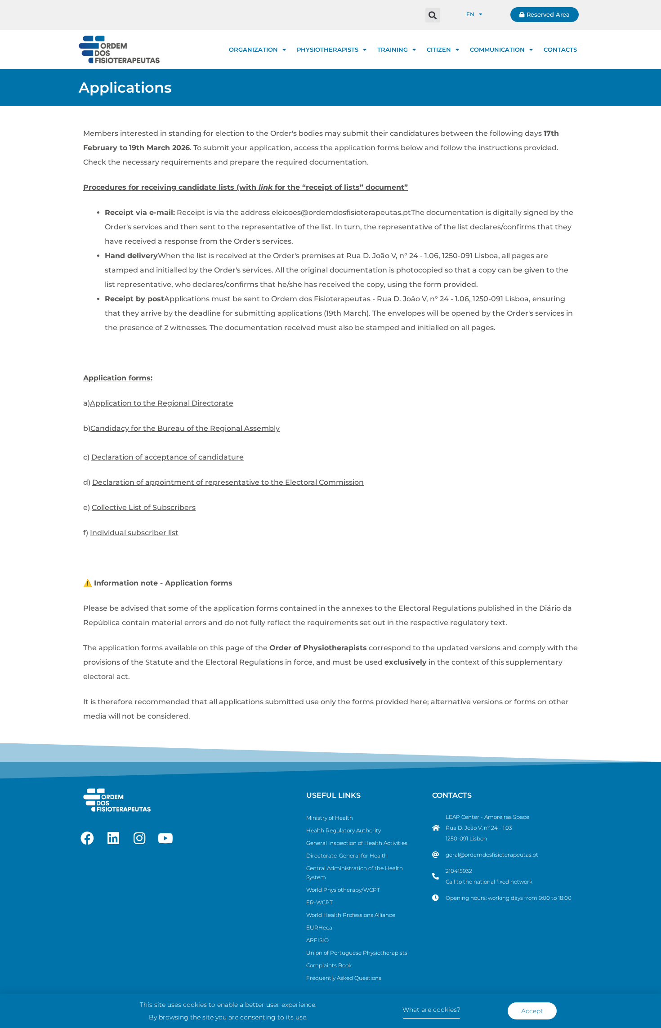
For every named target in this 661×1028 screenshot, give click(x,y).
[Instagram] (139, 838)
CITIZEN (439, 49)
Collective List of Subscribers (144, 507)
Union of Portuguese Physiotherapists (356, 952)
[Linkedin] (113, 838)
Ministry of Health (329, 817)
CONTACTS (560, 49)
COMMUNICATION (497, 49)
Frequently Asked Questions (343, 977)
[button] (432, 15)
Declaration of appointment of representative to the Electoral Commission (228, 482)
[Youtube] (165, 838)
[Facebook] (87, 838)
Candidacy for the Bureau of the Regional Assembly (185, 428)
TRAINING (392, 49)
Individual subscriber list (134, 532)
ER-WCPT (319, 902)
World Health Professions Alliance (350, 915)
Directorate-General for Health (347, 855)
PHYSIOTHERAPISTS (327, 49)
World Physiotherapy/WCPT (343, 889)
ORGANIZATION (253, 49)
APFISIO (317, 940)
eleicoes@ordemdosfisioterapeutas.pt (341, 212)
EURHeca (319, 927)
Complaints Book (329, 965)
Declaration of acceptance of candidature (167, 457)
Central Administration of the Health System (354, 873)
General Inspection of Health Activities (356, 843)
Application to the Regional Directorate (161, 403)
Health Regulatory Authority (343, 830)
